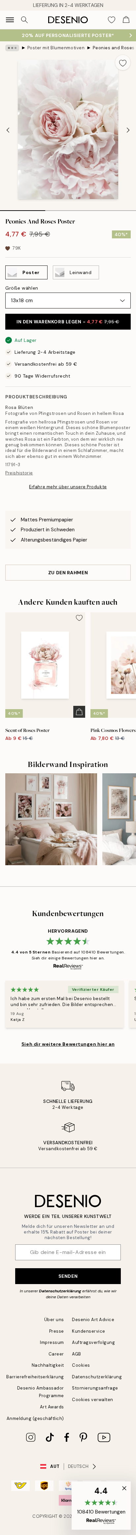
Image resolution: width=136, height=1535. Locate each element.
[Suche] (24, 20)
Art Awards (52, 1407)
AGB (76, 1354)
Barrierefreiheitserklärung (35, 1377)
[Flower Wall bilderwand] (51, 819)
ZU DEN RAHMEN (68, 573)
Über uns (54, 1319)
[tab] (22, 208)
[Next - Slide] (128, 130)
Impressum (52, 1342)
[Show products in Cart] (126, 20)
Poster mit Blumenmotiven (56, 48)
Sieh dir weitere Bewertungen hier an (68, 1044)
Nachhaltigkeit (48, 1365)
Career (56, 1354)
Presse (56, 1331)
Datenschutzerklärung (60, 1291)
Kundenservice (88, 1331)
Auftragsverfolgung (93, 1342)
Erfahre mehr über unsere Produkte (68, 487)
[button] (101, 1505)
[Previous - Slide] (8, 130)
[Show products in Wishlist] (111, 20)
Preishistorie (19, 473)
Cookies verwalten (92, 1399)
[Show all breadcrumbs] (12, 48)
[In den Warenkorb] (79, 712)
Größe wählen (21, 288)
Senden (68, 1276)
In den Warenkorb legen (68, 322)
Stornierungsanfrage (95, 1388)
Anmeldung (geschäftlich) (35, 1418)
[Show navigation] (10, 20)
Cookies (81, 1365)
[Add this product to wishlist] (123, 62)
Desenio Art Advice (93, 1319)
